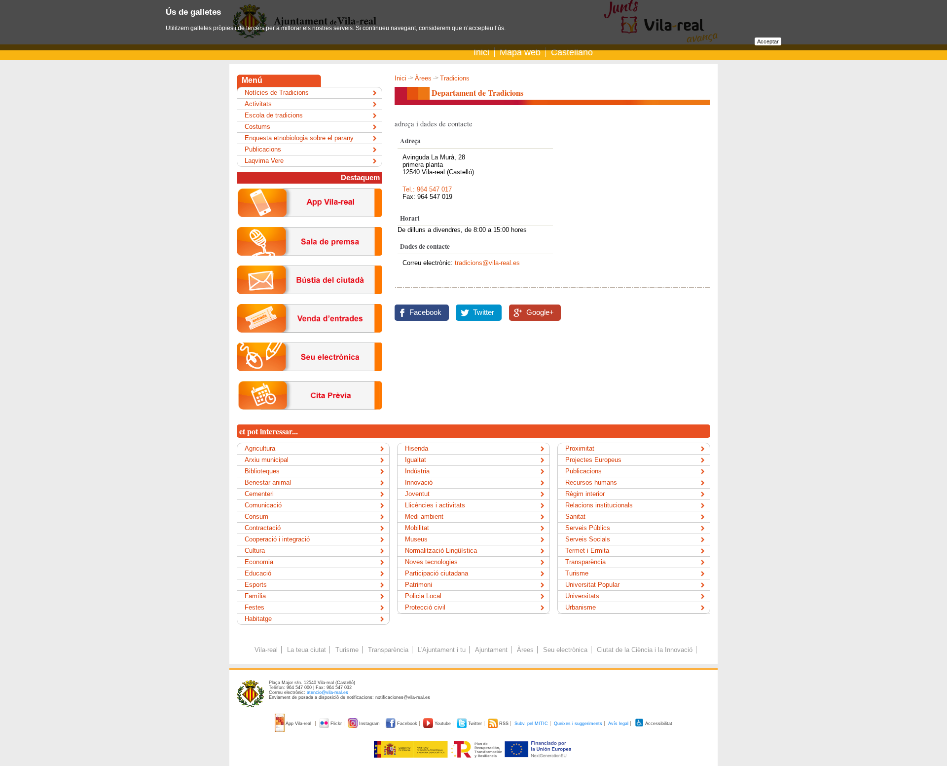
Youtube (442, 723)
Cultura (255, 550)
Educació (258, 573)
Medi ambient (424, 516)
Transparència (585, 562)
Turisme (576, 573)
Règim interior (585, 494)
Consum (256, 516)
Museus (416, 539)
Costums (257, 126)
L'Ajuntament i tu (442, 649)
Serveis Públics (587, 528)
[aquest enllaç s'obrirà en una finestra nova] (309, 379)
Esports (256, 584)
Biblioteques (262, 471)
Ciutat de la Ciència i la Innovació (644, 649)
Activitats (258, 104)
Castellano (572, 52)
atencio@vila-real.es (327, 692)
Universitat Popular (592, 584)
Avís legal (618, 723)
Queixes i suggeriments (578, 723)
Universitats (582, 596)
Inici (481, 52)
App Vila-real (299, 723)
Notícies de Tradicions (277, 92)
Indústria (417, 471)
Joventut (417, 494)
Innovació (419, 482)
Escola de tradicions (274, 115)
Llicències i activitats (435, 505)
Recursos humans (591, 482)
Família (255, 596)
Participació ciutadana (436, 573)
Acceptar (768, 41)
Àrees (423, 78)
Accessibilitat (658, 723)
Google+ (540, 312)
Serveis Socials (587, 539)
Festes (254, 607)
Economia (259, 562)
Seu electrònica (565, 649)
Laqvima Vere (264, 160)
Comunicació (263, 505)
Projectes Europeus (593, 459)
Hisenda (416, 448)
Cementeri (259, 494)
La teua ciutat (306, 649)
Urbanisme (580, 607)
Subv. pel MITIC (531, 723)
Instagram (369, 723)
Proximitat (579, 448)
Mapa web (520, 52)
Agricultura (260, 448)
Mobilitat (417, 528)
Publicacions (263, 149)
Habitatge (258, 618)
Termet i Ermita (587, 550)
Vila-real (266, 649)
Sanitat (575, 516)
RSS (504, 723)
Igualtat (415, 459)
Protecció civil (425, 607)
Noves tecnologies (431, 562)
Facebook (425, 312)
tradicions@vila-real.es (487, 263)
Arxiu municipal (267, 459)
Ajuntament (491, 649)
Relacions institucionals (599, 505)
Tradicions (455, 78)
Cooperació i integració (277, 539)
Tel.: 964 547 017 (427, 189)
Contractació (263, 528)
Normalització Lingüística (441, 550)
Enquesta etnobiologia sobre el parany (299, 138)
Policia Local (423, 596)
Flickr (336, 723)
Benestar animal (268, 482)
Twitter (483, 312)
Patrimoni (418, 584)
